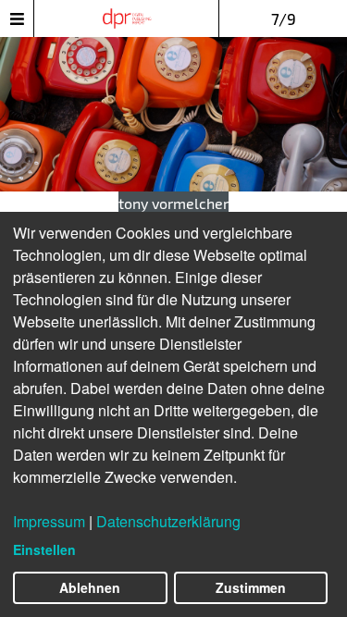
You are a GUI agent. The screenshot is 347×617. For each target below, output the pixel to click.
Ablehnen (89, 587)
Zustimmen (251, 587)
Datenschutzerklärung (168, 521)
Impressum (49, 521)
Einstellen (44, 549)
